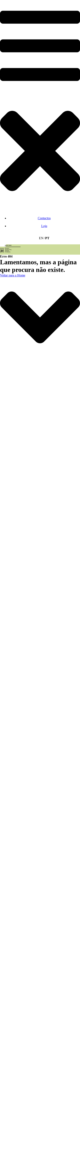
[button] (40, 105)
